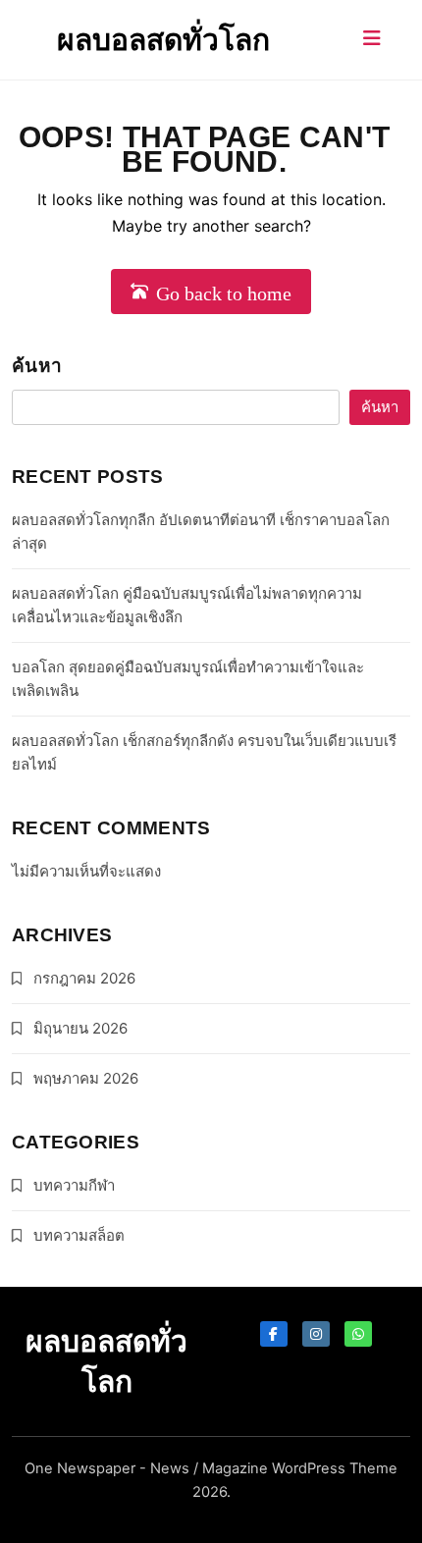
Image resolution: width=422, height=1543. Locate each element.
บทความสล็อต (79, 1235)
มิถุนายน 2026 (80, 1028)
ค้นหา (37, 365)
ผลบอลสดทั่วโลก (163, 39)
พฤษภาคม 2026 (85, 1078)
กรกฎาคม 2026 (84, 978)
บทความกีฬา (74, 1185)
